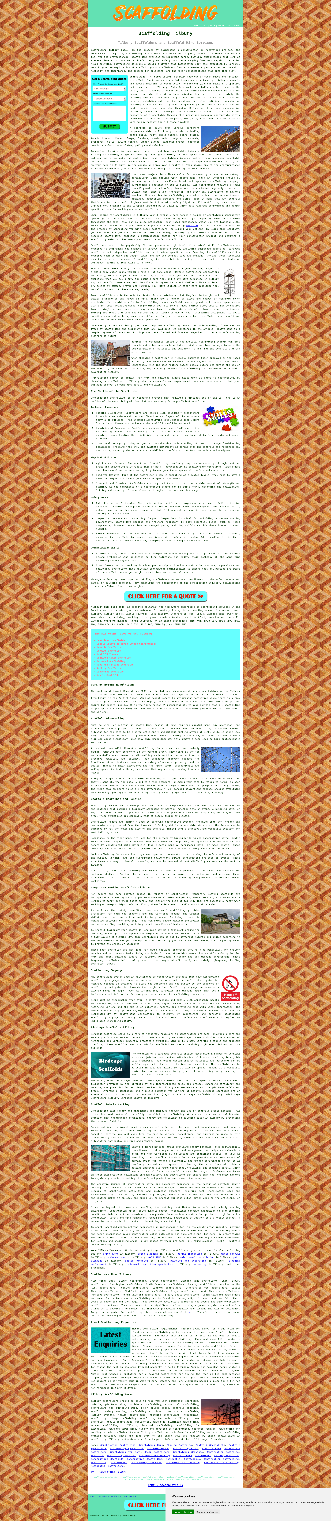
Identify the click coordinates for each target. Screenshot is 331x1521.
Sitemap (93, 1496)
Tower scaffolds (101, 295)
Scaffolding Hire (151, 1445)
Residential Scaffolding (221, 1462)
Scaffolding (99, 1462)
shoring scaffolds (162, 154)
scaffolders (167, 67)
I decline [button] (188, 1512)
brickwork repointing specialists (150, 1264)
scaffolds (226, 894)
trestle (219, 154)
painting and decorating (188, 1261)
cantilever (164, 151)
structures (192, 805)
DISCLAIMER (233, 26)
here (191, 1312)
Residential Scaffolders (183, 1459)
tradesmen (97, 1268)
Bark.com (192, 225)
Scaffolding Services (188, 1452)
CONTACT (221, 26)
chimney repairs (119, 1257)
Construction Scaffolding (117, 1445)
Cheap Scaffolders (157, 1452)
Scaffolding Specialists (127, 1448)
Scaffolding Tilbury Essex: (110, 50)
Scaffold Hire (211, 1448)
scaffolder (199, 401)
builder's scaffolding (145, 1404)
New (125, 1496)
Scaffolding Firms (185, 1448)
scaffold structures (104, 1305)
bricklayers (111, 1254)
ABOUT (212, 26)
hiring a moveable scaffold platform (209, 1346)
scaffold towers (114, 282)
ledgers (176, 138)
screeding (200, 1264)
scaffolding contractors (223, 215)
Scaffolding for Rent (125, 1452)
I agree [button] (177, 1512)
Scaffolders (203, 1455)
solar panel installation (197, 1257)
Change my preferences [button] (207, 1512)
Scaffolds (97, 1455)
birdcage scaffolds (161, 1080)
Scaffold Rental (158, 1448)
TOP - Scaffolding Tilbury (108, 1472)
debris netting (128, 1227)
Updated (132, 1496)
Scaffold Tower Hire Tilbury (110, 268)
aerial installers (190, 1254)
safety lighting (184, 202)
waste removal (230, 1254)
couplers (108, 145)
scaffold (138, 80)
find (102, 1281)
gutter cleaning (136, 1261)
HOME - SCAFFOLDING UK (165, 1485)
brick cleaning (148, 1254)
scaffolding (134, 53)
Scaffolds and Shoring (154, 1455)
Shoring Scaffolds (179, 1445)
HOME (196, 26)
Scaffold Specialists (210, 1445)
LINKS (204, 26)
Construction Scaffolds (222, 1452)
